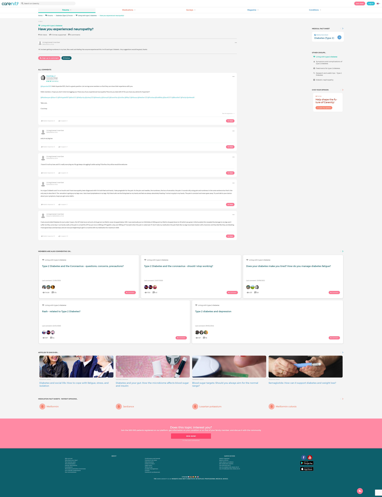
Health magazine (224, 458)
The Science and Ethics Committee (75, 469)
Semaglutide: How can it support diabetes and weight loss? (302, 383)
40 (156, 293)
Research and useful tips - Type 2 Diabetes (329, 74)
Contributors (69, 467)
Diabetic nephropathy (324, 80)
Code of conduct (150, 463)
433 (250, 293)
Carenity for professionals (152, 472)
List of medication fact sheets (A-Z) (229, 469)
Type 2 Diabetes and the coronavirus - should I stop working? (178, 266)
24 (54, 338)
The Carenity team (70, 462)
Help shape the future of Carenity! (326, 101)
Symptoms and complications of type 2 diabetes (329, 63)
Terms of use (148, 467)
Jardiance (128, 406)
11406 (47, 293)
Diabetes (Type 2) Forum (64, 15)
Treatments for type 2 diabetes (328, 68)
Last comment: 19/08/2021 (255, 280)
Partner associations (71, 465)
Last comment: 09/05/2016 (204, 326)
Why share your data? (71, 460)
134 (55, 293)
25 (258, 293)
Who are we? (69, 458)
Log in (370, 3)
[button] (67, 10)
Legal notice (148, 465)
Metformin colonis (286, 406)
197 (199, 338)
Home (40, 15)
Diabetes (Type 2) (324, 38)
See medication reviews (226, 463)
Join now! (359, 3)
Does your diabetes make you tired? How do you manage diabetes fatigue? (288, 266)
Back (40, 21)
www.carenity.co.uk (164, 479)
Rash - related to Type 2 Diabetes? (61, 311)
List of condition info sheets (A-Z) (229, 467)
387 (46, 338)
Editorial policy (149, 462)
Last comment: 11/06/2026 (51, 280)
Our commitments (70, 472)
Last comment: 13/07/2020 (153, 280)
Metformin (53, 406)
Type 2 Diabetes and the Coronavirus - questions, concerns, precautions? (83, 266)
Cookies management (151, 469)
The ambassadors (70, 463)
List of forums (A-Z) (225, 465)
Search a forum (223, 460)
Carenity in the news (151, 460)
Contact (147, 470)
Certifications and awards (152, 458)
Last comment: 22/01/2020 (51, 326)
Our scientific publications (73, 470)
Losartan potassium (210, 406)
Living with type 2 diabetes (87, 15)
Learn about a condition (226, 462)
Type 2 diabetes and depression (213, 311)
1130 (148, 293)
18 (206, 338)
